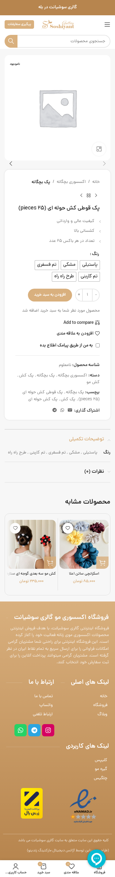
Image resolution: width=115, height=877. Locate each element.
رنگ (95, 254)
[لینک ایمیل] (70, 410)
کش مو (93, 382)
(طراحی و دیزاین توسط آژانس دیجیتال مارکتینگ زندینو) (68, 850)
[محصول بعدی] (81, 195)
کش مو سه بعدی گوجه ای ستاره (31, 574)
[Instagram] (48, 730)
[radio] (90, 265)
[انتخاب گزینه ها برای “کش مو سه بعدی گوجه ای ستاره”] (50, 563)
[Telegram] (34, 730)
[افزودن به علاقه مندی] (68, 528)
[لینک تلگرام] (55, 410)
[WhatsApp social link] (62, 410)
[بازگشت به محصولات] (88, 195)
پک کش (26, 375)
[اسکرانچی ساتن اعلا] (84, 544)
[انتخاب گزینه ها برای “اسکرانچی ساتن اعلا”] (102, 563)
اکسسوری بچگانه (71, 182)
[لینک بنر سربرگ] (57, 7)
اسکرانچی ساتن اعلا (84, 574)
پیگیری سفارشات (19, 24)
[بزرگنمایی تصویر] (99, 149)
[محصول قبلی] (96, 195)
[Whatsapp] (20, 730)
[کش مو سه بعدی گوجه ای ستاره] (31, 544)
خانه (96, 182)
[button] (104, 163)
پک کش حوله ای (42, 399)
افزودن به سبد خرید (50, 295)
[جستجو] (11, 41)
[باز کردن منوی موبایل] (107, 24)
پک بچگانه (41, 182)
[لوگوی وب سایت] (58, 25)
